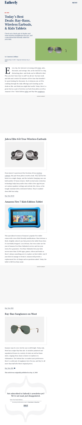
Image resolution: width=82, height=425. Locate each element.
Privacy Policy (37, 402)
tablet (26, 92)
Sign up (26, 405)
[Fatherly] (11, 3)
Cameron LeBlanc (12, 57)
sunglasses (41, 92)
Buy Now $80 (9, 308)
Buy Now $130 (9, 196)
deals (39, 68)
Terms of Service (30, 402)
